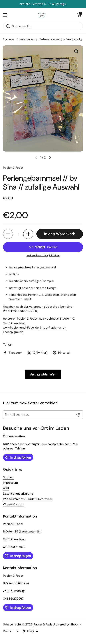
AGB (6, 488)
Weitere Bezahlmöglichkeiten (43, 255)
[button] (8, 234)
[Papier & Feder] (42, 15)
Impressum (10, 483)
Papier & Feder (43, 624)
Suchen (8, 477)
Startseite (8, 39)
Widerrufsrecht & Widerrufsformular (27, 499)
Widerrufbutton (13, 504)
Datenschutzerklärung (18, 494)
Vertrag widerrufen (43, 374)
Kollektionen (27, 39)
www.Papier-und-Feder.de (21, 328)
